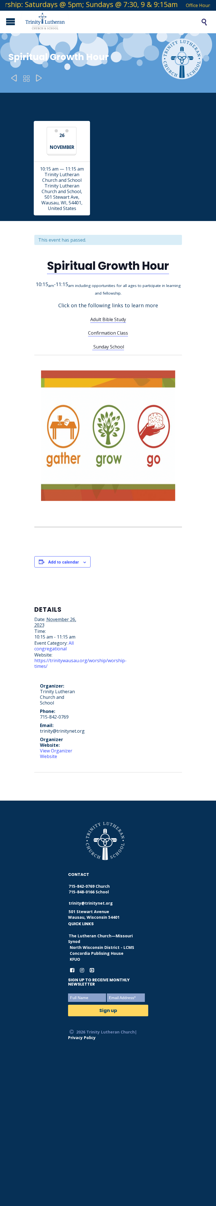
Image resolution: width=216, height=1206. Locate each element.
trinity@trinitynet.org (91, 903)
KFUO (75, 959)
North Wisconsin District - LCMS (102, 947)
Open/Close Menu (5, 21)
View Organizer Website (56, 753)
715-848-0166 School (89, 891)
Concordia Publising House (96, 953)
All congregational (54, 646)
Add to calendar (63, 562)
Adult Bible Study (108, 319)
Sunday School (108, 347)
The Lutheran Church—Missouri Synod (100, 938)
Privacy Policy (82, 1037)
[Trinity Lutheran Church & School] (104, 22)
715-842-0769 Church (89, 886)
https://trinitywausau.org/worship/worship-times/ (80, 663)
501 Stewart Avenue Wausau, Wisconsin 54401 (94, 914)
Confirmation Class (108, 333)
